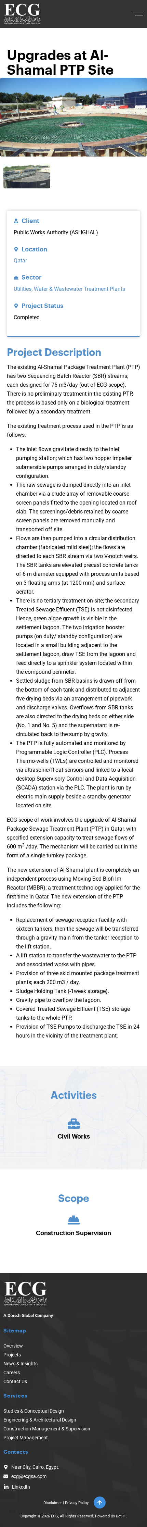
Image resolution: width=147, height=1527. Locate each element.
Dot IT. (121, 1516)
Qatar (20, 260)
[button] (137, 14)
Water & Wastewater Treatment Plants (79, 289)
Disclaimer (52, 1503)
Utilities (22, 289)
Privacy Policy (77, 1503)
